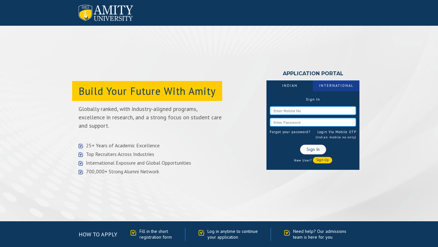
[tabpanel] (312, 130)
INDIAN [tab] (290, 85)
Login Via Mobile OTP (336, 132)
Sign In (313, 149)
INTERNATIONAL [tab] (336, 85)
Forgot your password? (290, 132)
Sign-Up (322, 160)
